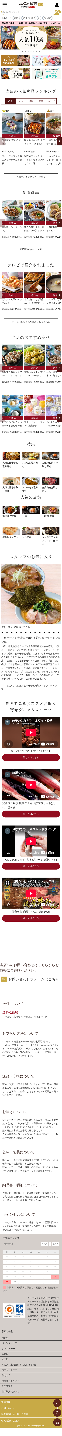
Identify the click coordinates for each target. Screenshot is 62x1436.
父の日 (5, 1359)
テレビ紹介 (47, 18)
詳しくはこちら (31, 757)
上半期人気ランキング (13, 1391)
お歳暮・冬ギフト (10, 1380)
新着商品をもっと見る (31, 249)
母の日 (5, 1354)
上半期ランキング (29, 18)
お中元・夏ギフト (10, 1370)
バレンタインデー (10, 1343)
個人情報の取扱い (10, 1420)
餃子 (39, 18)
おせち (5, 1338)
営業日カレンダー (12, 1238)
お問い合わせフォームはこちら (33, 979)
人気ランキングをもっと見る (31, 176)
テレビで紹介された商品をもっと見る (31, 321)
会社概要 (5, 1401)
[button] (2, 141)
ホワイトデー (8, 1348)
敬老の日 (17, 18)
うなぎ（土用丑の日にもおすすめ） (19, 1364)
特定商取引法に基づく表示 (14, 1414)
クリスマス (7, 1386)
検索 (58, 12)
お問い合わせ (8, 1408)
